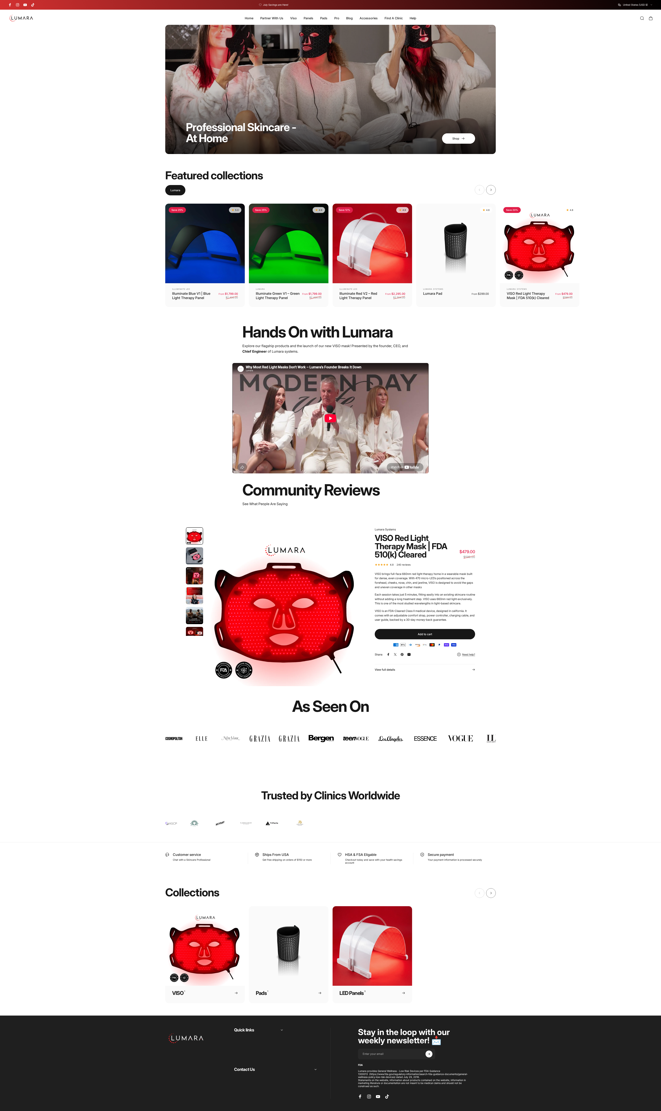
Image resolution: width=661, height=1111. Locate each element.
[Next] (491, 190)
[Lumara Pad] (456, 243)
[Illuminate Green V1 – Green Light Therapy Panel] (288, 243)
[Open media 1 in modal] (285, 606)
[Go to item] (194, 536)
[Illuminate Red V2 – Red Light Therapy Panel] (372, 243)
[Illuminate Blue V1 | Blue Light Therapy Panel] (205, 243)
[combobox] (635, 5)
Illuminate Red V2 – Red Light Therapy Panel (358, 295)
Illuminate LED (181, 289)
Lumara (260, 289)
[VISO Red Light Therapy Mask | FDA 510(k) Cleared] (539, 243)
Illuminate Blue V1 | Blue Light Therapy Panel (191, 295)
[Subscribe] (429, 1054)
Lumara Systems (433, 289)
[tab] (175, 190)
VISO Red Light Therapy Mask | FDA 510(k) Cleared (528, 295)
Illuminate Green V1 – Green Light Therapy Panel (278, 295)
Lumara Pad (432, 293)
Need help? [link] (468, 654)
